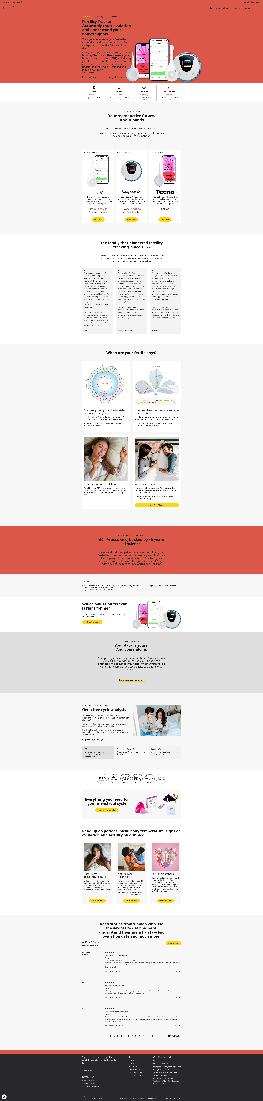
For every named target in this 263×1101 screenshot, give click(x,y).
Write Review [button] (173, 943)
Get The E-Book (157, 505)
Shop (211, 8)
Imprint (179, 1098)
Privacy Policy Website (139, 1098)
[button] (110, 1036)
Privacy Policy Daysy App (154, 1098)
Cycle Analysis (135, 1072)
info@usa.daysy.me (90, 1086)
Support (247, 8)
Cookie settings (136, 1075)
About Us (227, 8)
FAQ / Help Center (160, 1064)
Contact (157, 1061)
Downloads (134, 1069)
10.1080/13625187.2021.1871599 (100, 590)
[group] (93, 942)
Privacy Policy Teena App (169, 1098)
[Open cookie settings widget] (4, 1096)
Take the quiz (92, 622)
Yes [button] (122, 971)
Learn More (238, 8)
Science (218, 8)
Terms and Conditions (126, 1098)
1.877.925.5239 (88, 1083)
